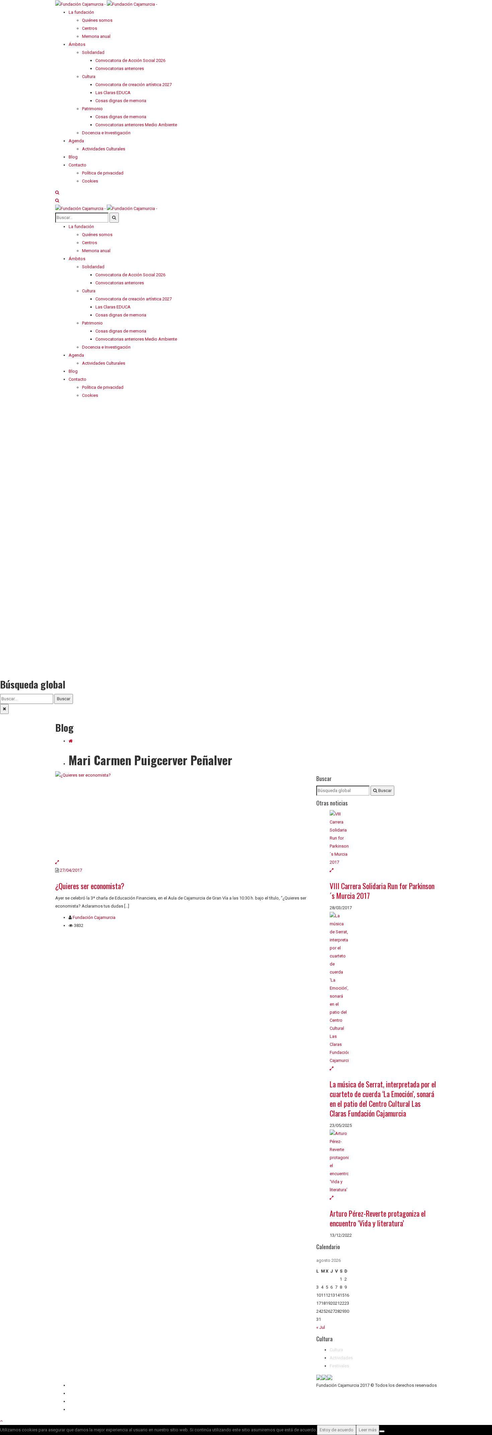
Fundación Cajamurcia (94, 917)
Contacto (77, 1393)
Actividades (341, 1357)
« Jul (320, 1327)
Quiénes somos (84, 1385)
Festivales (339, 1365)
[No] (382, 1431)
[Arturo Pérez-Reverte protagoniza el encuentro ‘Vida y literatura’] (383, 1162)
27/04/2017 (71, 870)
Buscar (63, 698)
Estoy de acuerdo (336, 1429)
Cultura (336, 1349)
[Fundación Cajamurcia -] (106, 3)
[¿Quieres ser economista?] (180, 814)
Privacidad (79, 1401)
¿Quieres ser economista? (89, 885)
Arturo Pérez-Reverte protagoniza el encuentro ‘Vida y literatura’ (378, 1218)
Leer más (368, 1429)
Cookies (77, 1409)
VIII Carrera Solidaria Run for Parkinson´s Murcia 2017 (382, 890)
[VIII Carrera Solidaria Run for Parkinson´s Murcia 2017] (383, 838)
